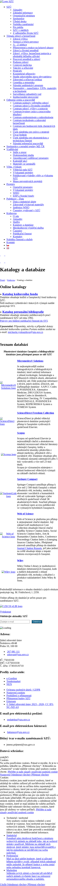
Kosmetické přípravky (24, 73)
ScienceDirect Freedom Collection (35, 413)
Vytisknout (5, 611)
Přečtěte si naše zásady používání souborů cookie (33, 771)
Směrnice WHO (21, 207)
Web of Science (25, 513)
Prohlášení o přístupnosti (18, 695)
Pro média (18, 27)
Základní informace (23, 12)
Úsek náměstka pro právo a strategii (31, 131)
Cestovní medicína (22, 65)
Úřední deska (19, 21)
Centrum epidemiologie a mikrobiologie (33, 117)
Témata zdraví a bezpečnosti (20, 36)
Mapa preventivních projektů (27, 181)
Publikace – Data (15, 198)
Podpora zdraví (20, 62)
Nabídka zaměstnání (23, 24)
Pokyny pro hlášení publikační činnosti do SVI (24, 320)
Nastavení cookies (15, 692)
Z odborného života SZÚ (26, 33)
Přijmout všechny (40, 774)
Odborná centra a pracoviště (20, 100)
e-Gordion (11, 678)
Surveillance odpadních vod (27, 94)
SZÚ (8, 6)
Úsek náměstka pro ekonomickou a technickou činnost (31, 139)
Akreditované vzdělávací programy (31, 158)
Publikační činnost (22, 233)
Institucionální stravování (25, 97)
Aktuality (17, 9)
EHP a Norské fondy (23, 195)
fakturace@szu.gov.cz (18, 732)
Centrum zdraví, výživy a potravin (30, 108)
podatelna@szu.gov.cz (18, 719)
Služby (16, 222)
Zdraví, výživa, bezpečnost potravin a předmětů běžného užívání (32, 55)
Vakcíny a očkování (23, 68)
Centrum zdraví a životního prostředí (31, 105)
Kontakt (10, 242)
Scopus (21, 433)
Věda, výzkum (13, 166)
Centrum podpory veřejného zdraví (30, 102)
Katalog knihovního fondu (20, 294)
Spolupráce (18, 18)
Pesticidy (17, 70)
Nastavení (5, 774)
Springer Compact (27, 479)
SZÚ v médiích (21, 30)
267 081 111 (13, 651)
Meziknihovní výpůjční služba (28, 227)
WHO (16, 193)
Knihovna (11, 213)
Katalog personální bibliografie (23, 311)
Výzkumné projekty (23, 172)
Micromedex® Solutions (30, 361)
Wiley (20, 560)
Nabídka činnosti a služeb (19, 239)
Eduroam (11, 701)
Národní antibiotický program (28, 85)
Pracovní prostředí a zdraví (26, 59)
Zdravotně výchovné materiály (28, 204)
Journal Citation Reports (29, 548)
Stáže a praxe (19, 152)
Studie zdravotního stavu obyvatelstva (32, 76)
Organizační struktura (24, 15)
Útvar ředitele (20, 134)
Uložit (3, 884)
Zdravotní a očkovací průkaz (27, 79)
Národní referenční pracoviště (28, 143)
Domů (2, 280)
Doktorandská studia (23, 155)
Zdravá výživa (20, 38)
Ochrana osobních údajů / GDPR (23, 689)
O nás (16, 216)
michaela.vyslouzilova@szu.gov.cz (25, 332)
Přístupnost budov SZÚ (18, 698)
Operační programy (23, 187)
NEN (9, 684)
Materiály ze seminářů (24, 163)
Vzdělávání (12, 149)
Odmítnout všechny (21, 774)
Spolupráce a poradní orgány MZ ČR (25, 146)
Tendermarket (13, 681)
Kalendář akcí (20, 161)
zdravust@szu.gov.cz (18, 654)
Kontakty (17, 236)
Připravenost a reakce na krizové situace (33, 47)
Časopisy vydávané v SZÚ (26, 210)
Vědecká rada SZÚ (23, 169)
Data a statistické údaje (24, 201)
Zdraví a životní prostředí (26, 50)
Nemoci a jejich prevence (26, 41)
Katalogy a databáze (23, 225)
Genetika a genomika (23, 82)
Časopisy (17, 230)
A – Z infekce (20, 44)
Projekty (10, 184)
